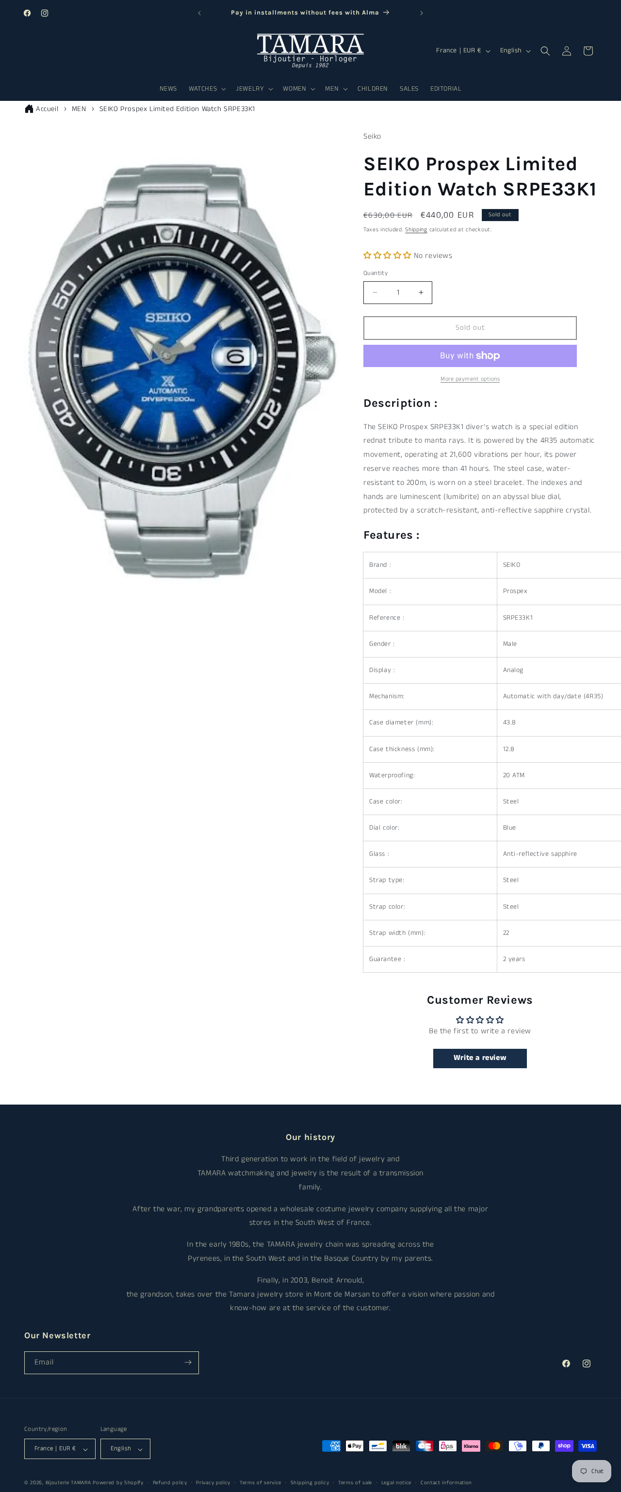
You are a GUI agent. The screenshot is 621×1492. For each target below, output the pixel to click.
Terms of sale (355, 1483)
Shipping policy (310, 1483)
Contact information (446, 1483)
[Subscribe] (187, 1362)
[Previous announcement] (199, 13)
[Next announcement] (421, 13)
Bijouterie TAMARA (68, 1483)
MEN (79, 109)
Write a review (480, 1058)
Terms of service (260, 1483)
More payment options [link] (470, 379)
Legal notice (396, 1483)
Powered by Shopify (118, 1483)
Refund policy (170, 1483)
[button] (206, 89)
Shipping (416, 229)
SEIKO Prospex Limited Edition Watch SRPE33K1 (177, 109)
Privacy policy (213, 1483)
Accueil (47, 109)
